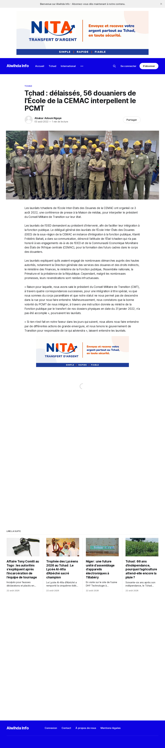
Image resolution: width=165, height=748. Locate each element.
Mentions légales (111, 727)
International (68, 66)
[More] (81, 66)
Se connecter (128, 66)
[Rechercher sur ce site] (114, 66)
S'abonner (149, 66)
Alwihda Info (18, 65)
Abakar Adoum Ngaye (48, 118)
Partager (131, 119)
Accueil (39, 66)
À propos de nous (86, 727)
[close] (161, 3)
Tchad (52, 66)
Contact (66, 727)
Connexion (51, 727)
